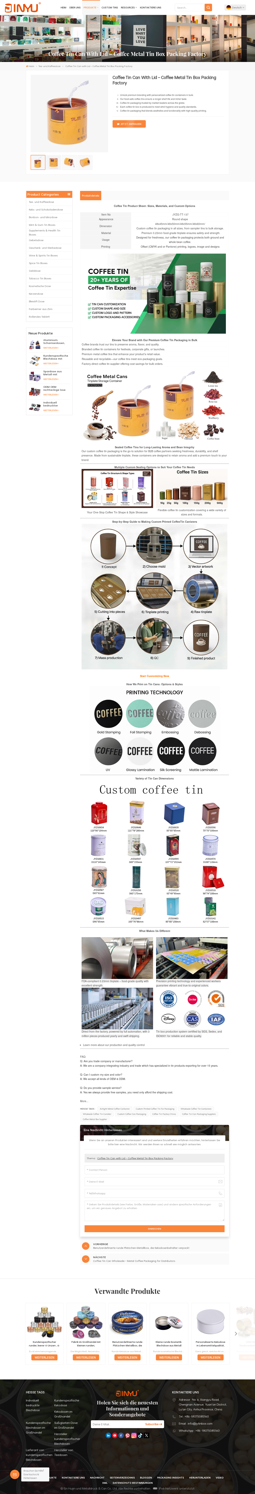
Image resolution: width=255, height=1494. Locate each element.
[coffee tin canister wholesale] (192, 507)
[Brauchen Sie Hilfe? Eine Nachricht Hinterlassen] (14, 1474)
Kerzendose (36, 294)
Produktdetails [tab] (90, 195)
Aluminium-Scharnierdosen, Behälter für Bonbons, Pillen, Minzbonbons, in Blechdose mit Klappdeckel (54, 341)
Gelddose (35, 271)
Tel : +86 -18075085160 (194, 1416)
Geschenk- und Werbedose (45, 248)
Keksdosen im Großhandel (63, 1414)
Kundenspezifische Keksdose (66, 1402)
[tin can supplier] (154, 332)
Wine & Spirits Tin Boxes (43, 255)
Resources (128, 7)
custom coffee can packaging (132, 1114)
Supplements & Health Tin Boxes (44, 232)
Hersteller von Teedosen (63, 1452)
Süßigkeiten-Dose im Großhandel (66, 1425)
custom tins (110, 7)
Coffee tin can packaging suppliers (199, 1114)
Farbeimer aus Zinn (40, 309)
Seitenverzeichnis (122, 1477)
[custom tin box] (155, 668)
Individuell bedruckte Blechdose (33, 1405)
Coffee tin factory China (164, 1114)
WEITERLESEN (50, 347)
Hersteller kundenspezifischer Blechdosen (67, 1439)
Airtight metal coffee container (115, 1108)
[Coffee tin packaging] (117, 507)
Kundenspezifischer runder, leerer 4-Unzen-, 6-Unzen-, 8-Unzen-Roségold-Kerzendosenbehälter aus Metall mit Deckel (44, 1343)
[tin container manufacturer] (155, 729)
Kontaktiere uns (150, 7)
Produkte (90, 7)
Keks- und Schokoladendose (46, 209)
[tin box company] (191, 406)
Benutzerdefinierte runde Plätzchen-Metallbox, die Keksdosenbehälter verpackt (127, 1343)
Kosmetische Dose (40, 286)
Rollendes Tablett (39, 317)
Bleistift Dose (36, 301)
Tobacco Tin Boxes (40, 278)
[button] (236, 1333)
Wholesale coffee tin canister (97, 1114)
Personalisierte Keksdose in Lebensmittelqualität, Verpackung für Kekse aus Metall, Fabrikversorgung (210, 1343)
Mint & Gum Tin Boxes (42, 225)
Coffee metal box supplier (95, 1119)
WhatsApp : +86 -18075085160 (199, 1430)
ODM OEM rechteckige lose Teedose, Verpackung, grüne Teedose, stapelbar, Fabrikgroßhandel (56, 388)
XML (105, 1482)
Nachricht (97, 1477)
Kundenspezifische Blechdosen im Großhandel (38, 1427)
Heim (63, 7)
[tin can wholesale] (155, 853)
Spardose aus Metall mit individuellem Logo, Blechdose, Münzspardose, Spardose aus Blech (56, 373)
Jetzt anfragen (131, 124)
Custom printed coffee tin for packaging (155, 1108)
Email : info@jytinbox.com (195, 1423)
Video (220, 1477)
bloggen (146, 1477)
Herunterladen (200, 1477)
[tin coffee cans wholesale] (118, 406)
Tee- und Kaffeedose (49, 66)
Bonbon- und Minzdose (43, 217)
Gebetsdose (36, 240)
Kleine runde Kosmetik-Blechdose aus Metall (169, 1343)
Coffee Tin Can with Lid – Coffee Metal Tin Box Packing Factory (135, 1158)
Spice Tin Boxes (38, 263)
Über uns (75, 7)
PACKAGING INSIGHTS (170, 1477)
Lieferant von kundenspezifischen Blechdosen (39, 1455)
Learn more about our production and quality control (114, 1045)
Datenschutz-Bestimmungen (133, 1482)
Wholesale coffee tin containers (196, 1108)
